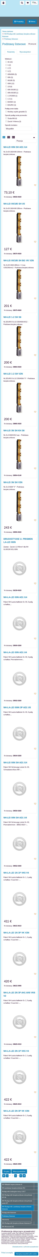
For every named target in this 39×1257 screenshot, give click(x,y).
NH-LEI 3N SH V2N (12, 482)
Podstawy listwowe (8, 1216)
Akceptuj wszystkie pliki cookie (26, 1254)
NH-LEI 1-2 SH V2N (13, 374)
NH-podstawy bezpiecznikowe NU (13, 1188)
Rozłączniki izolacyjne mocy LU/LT (14, 1191)
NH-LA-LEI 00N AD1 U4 (15, 652)
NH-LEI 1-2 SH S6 (12, 317)
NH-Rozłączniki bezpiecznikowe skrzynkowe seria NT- (17, 1202)
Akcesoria (5, 1219)
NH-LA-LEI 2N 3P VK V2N (16, 1111)
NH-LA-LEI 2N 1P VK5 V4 (16, 1051)
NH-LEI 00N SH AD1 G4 (15, 147)
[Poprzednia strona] (3, 1175)
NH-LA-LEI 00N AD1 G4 (15, 597)
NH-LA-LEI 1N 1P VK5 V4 (16, 873)
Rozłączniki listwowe (9, 1212)
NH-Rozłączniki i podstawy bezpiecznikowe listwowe (16, 1208)
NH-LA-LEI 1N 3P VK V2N (16, 932)
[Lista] (8, 138)
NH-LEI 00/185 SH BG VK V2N (18, 260)
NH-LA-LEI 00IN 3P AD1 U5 (17, 707)
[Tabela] (13, 138)
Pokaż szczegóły (7, 1252)
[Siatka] (4, 138)
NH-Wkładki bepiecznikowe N (12, 1184)
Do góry (6, 1171)
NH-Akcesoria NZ (8, 1226)
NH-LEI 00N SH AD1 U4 (15, 817)
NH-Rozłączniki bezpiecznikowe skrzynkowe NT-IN (17, 1196)
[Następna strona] (24, 1175)
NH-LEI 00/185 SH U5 (14, 204)
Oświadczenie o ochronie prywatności (25, 1247)
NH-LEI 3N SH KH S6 (13, 430)
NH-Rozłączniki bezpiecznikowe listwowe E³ (17, 1223)
